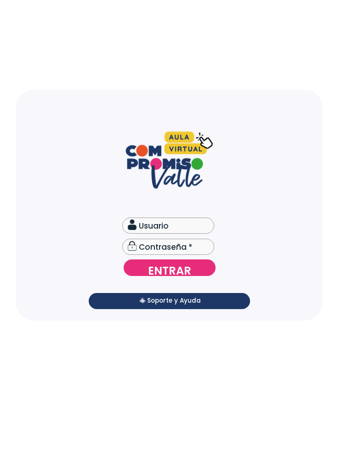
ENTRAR (169, 269)
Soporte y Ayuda (174, 300)
